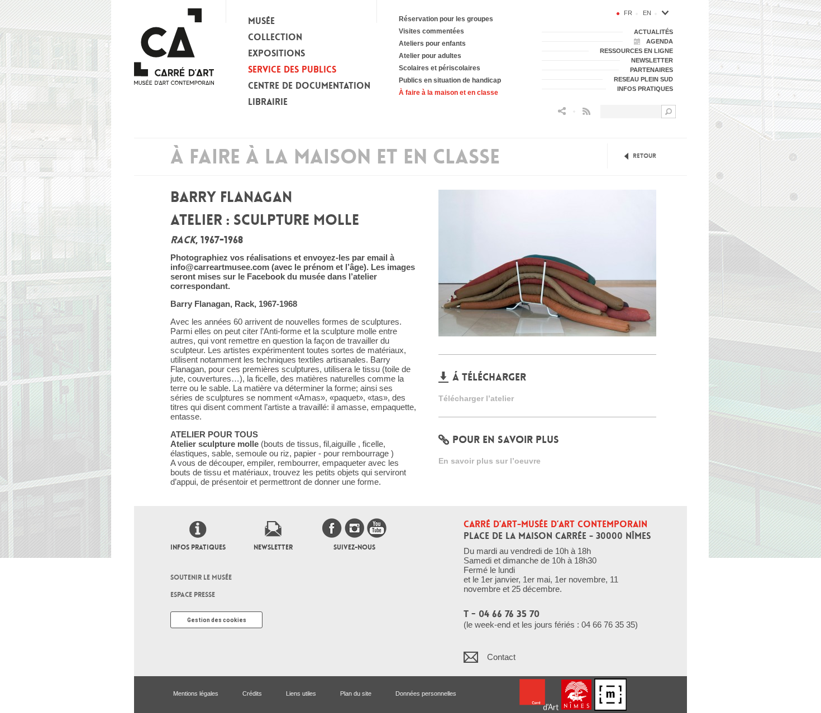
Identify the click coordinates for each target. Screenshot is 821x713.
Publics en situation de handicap (450, 80)
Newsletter (273, 547)
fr (628, 12)
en (647, 12)
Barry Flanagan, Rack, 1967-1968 (233, 304)
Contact (501, 657)
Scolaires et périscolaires (439, 68)
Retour (644, 156)
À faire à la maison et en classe (448, 93)
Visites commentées (431, 31)
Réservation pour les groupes (446, 19)
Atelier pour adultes (430, 56)
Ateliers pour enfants (432, 43)
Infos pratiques (198, 547)
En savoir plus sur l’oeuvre (489, 460)
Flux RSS (586, 111)
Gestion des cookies (216, 620)
